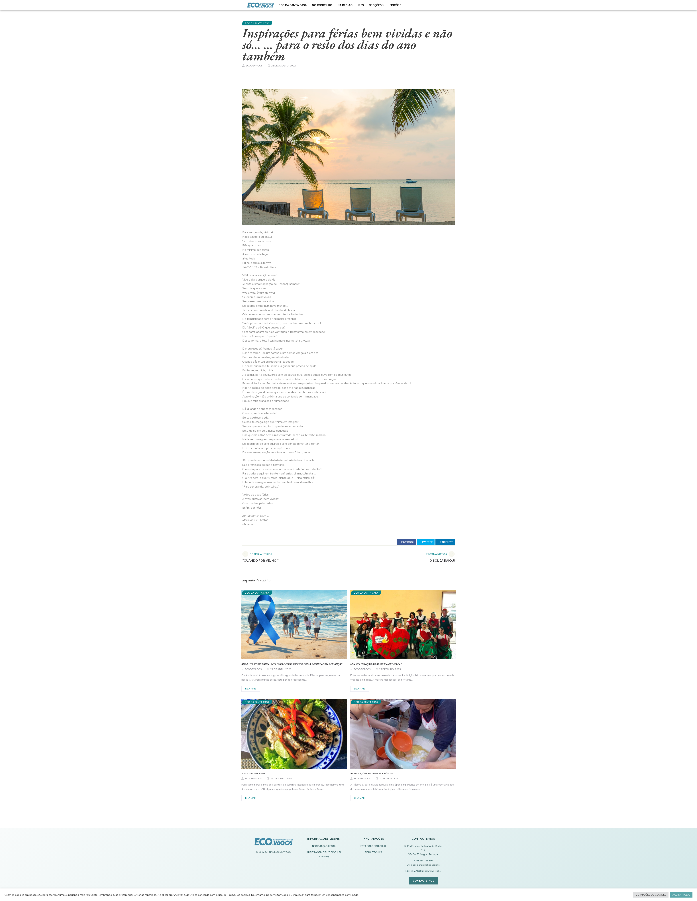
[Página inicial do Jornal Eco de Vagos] (274, 843)
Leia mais (250, 688)
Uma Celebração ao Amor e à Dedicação (376, 664)
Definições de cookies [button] (650, 894)
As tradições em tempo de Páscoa (372, 773)
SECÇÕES (375, 5)
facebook (407, 542)
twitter (427, 542)
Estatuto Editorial (373, 846)
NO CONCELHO (322, 5)
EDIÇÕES (395, 5)
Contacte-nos (423, 880)
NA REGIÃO (345, 5)
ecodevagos (254, 65)
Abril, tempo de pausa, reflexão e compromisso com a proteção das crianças (291, 664)
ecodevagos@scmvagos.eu (423, 871)
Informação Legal (324, 846)
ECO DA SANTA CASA (293, 5)
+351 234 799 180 (423, 860)
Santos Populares (253, 773)
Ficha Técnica (373, 852)
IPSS (361, 5)
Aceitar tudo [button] (681, 894)
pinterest (446, 542)
